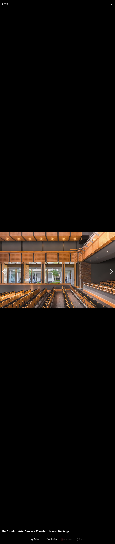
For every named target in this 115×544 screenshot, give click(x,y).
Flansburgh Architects (51, 531)
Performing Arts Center (17, 531)
